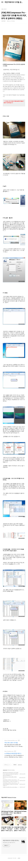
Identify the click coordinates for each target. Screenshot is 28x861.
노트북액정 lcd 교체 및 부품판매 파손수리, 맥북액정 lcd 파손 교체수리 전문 (14, 756)
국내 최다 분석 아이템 (11, 742)
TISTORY (14, 858)
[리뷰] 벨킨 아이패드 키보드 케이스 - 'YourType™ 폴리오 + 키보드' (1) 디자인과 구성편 (11, 784)
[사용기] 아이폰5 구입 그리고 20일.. (10, 787)
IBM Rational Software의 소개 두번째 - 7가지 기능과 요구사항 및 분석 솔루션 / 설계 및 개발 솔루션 (11, 774)
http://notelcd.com (9, 751)
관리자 (19, 858)
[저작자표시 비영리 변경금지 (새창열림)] (20, 764)
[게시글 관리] (10, 765)
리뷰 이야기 (5, 770)
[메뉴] (2, 2)
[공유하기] (8, 765)
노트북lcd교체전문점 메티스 (12, 753)
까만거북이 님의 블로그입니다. (9, 842)
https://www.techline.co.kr (10, 740)
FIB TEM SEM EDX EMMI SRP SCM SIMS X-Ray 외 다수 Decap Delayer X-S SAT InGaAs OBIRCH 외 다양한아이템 (13, 745)
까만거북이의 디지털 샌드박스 (14, 2)
